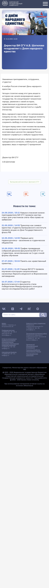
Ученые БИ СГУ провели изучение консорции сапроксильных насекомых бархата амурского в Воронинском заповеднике (24, 272)
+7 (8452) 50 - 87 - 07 (8, 354)
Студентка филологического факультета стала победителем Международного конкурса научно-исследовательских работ (22, 285)
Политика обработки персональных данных (33, 350)
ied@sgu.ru (5, 355)
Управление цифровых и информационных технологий (36, 335)
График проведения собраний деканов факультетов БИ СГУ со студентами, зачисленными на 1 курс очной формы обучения (23, 252)
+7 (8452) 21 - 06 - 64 (32, 338)
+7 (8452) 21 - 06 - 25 (32, 328)
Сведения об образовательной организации (32, 346)
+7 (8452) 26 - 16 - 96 (8, 332)
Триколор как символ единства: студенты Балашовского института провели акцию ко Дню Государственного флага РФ (24, 229)
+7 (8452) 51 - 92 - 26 (8, 347)
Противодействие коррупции (32, 354)
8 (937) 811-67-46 (9, 332)
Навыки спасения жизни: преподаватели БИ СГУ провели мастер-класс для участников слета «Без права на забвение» (23, 216)
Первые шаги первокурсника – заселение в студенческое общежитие (23, 240)
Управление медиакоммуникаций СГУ (34, 325)
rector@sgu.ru (6, 335)
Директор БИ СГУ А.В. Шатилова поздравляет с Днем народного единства (24, 48)
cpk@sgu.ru (5, 348)
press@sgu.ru (30, 330)
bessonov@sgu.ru (32, 340)
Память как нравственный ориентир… (24, 262)
